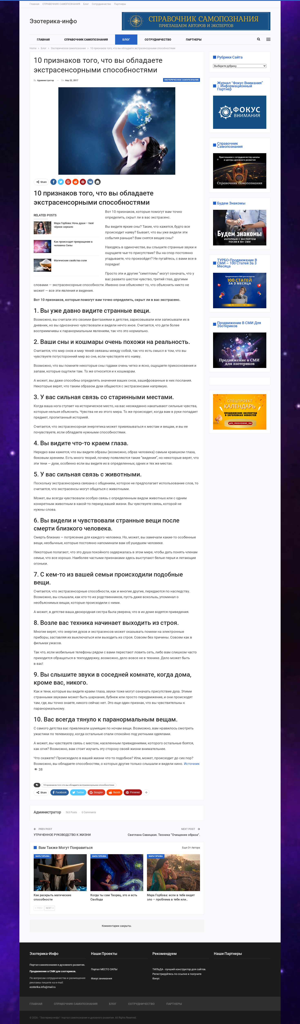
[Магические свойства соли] (42, 265)
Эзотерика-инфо (53, 21)
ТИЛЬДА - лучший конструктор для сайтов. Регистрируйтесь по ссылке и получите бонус (179, 974)
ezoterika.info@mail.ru (43, 987)
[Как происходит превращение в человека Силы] (42, 246)
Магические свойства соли (70, 260)
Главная (34, 4)
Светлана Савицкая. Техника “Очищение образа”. (164, 835)
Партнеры (120, 4)
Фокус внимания (101, 978)
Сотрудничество (101, 4)
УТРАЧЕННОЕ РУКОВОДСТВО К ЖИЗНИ (62, 835)
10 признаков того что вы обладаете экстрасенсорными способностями (78, 785)
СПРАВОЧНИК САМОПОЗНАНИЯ (61, 4)
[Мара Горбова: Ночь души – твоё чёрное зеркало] (42, 227)
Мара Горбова (42, 856)
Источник (192, 764)
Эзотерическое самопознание (181, 80)
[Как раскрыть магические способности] (60, 872)
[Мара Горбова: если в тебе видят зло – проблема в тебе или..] (173, 872)
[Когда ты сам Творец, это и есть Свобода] (116, 872)
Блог (86, 4)
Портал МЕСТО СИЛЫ (104, 969)
